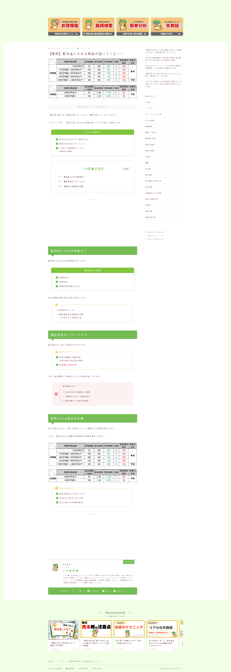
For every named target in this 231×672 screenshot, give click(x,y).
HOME (51, 661)
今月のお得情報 (55, 668)
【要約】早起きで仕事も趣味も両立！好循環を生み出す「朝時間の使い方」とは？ (163, 51)
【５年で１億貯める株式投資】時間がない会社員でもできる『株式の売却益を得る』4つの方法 (163, 84)
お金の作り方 (150, 96)
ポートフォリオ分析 (153, 114)
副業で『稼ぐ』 (151, 132)
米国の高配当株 (151, 199)
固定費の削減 (150, 138)
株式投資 (148, 187)
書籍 (147, 162)
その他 (148, 102)
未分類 (148, 169)
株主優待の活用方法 (153, 181)
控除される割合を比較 (73, 186)
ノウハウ (82, 48)
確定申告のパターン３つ (74, 181)
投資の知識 (149, 144)
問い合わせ (99, 668)
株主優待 (148, 175)
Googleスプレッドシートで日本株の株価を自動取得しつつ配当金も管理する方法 (163, 66)
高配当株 (148, 211)
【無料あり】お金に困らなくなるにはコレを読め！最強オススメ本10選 (163, 74)
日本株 (148, 156)
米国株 (148, 205)
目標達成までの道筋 (153, 193)
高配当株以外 (150, 217)
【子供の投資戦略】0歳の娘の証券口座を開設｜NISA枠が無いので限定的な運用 (163, 58)
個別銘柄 (148, 126)
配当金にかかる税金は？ (74, 176)
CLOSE (126, 168)
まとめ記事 (149, 120)
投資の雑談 (149, 150)
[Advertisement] (92, 220)
